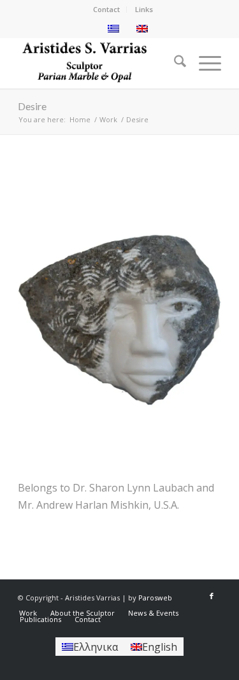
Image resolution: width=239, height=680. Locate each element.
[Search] (173, 63)
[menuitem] (107, 9)
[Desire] (119, 319)
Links (144, 9)
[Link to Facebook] (211, 596)
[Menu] (203, 63)
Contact (106, 9)
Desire (32, 106)
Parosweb (155, 597)
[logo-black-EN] (99, 63)
